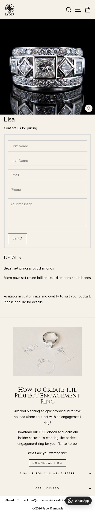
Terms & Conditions (54, 500)
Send (17, 238)
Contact (22, 500)
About (9, 500)
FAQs (34, 500)
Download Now (48, 463)
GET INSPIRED (47, 488)
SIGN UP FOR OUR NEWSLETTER (47, 473)
